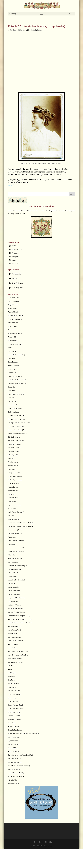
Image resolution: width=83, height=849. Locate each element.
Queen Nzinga (13, 701)
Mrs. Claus (11, 666)
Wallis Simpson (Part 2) (16, 776)
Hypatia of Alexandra (15, 505)
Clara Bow (11, 398)
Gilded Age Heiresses (15, 476)
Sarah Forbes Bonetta (15, 730)
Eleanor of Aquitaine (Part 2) (17, 433)
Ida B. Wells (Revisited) (16, 512)
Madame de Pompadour (16, 608)
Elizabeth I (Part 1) (14, 444)
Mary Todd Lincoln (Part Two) (18, 655)
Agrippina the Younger (15, 315)
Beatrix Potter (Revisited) (16, 355)
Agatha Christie (13, 312)
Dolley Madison (13, 412)
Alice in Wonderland (15, 319)
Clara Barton (12, 390)
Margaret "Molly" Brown (16, 612)
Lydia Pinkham (13, 601)
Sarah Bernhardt (13, 726)
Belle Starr (11, 358)
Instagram (15, 256)
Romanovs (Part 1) (14, 716)
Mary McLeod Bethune (16, 641)
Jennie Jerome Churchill (16, 540)
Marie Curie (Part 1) (14, 626)
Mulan (10, 669)
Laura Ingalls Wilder (15, 569)
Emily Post (11, 458)
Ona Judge (11, 680)
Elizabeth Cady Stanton (16, 440)
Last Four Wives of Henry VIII (18, 566)
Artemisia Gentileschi (15, 344)
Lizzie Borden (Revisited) (16, 580)
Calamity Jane (12, 373)
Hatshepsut (11, 494)
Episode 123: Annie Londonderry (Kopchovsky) (36, 26)
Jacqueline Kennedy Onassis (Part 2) (20, 526)
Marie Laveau (12, 633)
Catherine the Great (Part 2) (17, 383)
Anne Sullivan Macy (15, 333)
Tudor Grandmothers (15, 762)
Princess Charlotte (14, 691)
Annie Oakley (12, 337)
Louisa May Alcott (14, 587)
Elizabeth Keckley (14, 451)
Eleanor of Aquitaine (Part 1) (17, 430)
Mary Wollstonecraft (15, 658)
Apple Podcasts (17, 249)
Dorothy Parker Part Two (16, 419)
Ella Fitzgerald (13, 455)
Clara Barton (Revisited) (16, 394)
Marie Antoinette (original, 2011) (19, 616)
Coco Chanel (12, 405)
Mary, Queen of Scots (15, 662)
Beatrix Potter (12, 351)
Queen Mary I (12, 698)
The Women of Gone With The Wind (20, 755)
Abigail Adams (13, 305)
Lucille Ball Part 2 (14, 594)
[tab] (41, 274)
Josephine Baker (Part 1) (16, 548)
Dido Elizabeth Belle (15, 408)
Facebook (15, 253)
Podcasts (39, 30)
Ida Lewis (11, 515)
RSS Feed (15, 246)
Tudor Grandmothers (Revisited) (19, 766)
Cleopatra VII (12, 401)
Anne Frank (12, 330)
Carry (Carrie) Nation (15, 376)
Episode (33, 30)
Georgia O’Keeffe (14, 473)
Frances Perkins (13, 465)
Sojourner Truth (13, 741)
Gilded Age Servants (15, 480)
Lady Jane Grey (13, 562)
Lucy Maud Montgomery (16, 598)
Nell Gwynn (12, 673)
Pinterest (15, 264)
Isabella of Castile (14, 519)
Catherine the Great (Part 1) (17, 380)
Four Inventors (13, 462)
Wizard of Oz (12, 780)
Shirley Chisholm (14, 737)
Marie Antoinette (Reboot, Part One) (20, 619)
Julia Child (11, 555)
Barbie (10, 348)
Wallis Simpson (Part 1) (16, 773)
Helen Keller (12, 501)
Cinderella (11, 387)
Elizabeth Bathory (14, 437)
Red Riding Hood (14, 712)
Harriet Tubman (13, 487)
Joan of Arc (12, 544)
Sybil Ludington (13, 751)
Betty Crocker (12, 369)
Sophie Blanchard (14, 744)
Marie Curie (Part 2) (14, 630)
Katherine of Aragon (15, 558)
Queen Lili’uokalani (14, 694)
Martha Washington (14, 637)
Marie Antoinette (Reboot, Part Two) (20, 623)
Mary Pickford (13, 644)
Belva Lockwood (13, 362)
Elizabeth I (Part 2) (14, 448)
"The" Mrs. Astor (13, 298)
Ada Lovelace (12, 308)
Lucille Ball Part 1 (14, 591)
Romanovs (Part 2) (14, 719)
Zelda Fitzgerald (13, 783)
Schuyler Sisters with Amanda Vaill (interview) (23, 733)
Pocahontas (12, 687)
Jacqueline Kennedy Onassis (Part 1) (20, 523)
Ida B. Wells (12, 508)
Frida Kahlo (12, 469)
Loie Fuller (11, 583)
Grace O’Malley (13, 483)
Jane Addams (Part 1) (15, 530)
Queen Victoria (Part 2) (15, 708)
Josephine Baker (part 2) (16, 551)
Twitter (14, 260)
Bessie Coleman (13, 365)
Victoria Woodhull (14, 769)
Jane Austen (12, 537)
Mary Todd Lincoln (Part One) (18, 651)
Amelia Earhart (13, 323)
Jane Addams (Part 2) (15, 533)
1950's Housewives (14, 301)
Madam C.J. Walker (14, 605)
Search (72, 194)
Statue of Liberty (13, 748)
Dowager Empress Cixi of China (19, 423)
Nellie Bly (11, 676)
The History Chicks (16, 30)
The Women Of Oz (14, 758)
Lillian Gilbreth (13, 573)
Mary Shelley (12, 648)
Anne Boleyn (12, 326)
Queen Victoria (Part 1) (15, 705)
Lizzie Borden (12, 576)
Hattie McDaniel (13, 498)
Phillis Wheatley (13, 683)
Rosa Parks (11, 723)
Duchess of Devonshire (16, 426)
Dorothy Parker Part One (16, 415)
